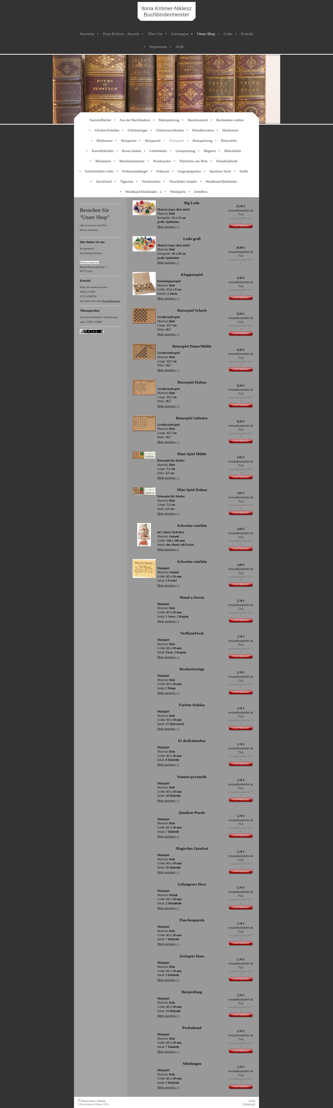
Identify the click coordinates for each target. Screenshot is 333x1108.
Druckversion (88, 1100)
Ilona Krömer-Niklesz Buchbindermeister (166, 11)
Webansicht (249, 1104)
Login (252, 1100)
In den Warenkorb (241, 226)
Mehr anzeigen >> (168, 226)
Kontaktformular (111, 301)
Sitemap (101, 1100)
